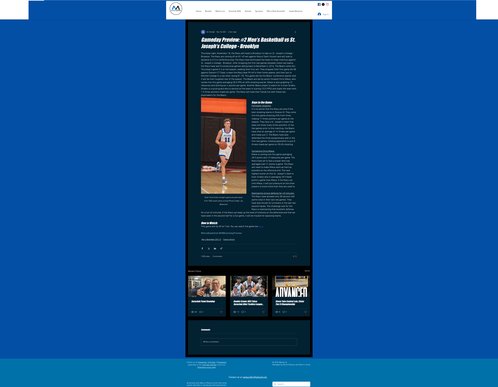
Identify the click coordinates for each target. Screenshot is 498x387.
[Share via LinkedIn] (215, 248)
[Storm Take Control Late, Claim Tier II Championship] (291, 286)
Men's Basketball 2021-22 (211, 240)
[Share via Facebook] (202, 248)
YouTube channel (209, 365)
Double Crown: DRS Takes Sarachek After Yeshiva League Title (247, 303)
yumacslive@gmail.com (255, 377)
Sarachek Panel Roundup (203, 301)
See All (307, 271)
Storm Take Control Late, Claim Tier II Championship (289, 303)
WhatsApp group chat (206, 367)
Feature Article (229, 240)
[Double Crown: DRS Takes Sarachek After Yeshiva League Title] (249, 286)
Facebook (222, 362)
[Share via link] (221, 248)
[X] (323, 4)
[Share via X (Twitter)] (208, 248)
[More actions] (295, 32)
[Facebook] (319, 4)
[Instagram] (327, 4)
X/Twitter (212, 362)
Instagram (202, 362)
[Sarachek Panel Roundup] (207, 286)
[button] (295, 11)
